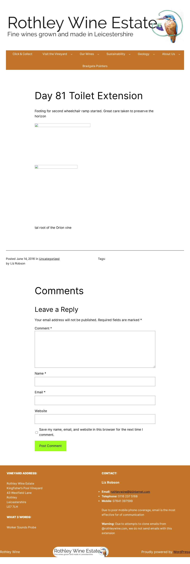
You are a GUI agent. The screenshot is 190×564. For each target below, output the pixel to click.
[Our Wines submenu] (98, 54)
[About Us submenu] (179, 54)
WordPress (181, 552)
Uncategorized (49, 259)
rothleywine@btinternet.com (130, 491)
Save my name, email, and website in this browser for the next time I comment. (91, 432)
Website (41, 411)
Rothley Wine (10, 552)
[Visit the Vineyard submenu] (71, 54)
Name (40, 373)
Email (40, 392)
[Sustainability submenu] (129, 54)
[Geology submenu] (154, 54)
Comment (43, 328)
